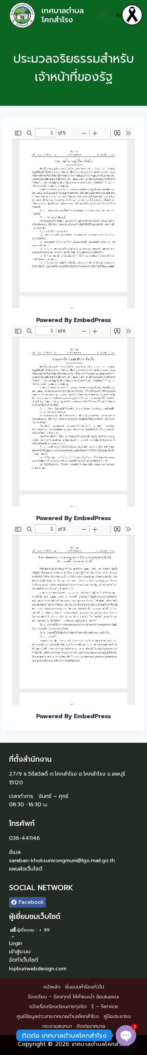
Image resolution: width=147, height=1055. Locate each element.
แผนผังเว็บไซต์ (25, 869)
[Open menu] (103, 15)
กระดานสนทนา (57, 1026)
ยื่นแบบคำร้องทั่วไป (84, 986)
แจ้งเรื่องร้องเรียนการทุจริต (58, 1006)
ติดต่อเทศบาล (91, 1026)
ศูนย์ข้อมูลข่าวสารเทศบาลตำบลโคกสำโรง (58, 1016)
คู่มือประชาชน (117, 1016)
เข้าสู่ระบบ (20, 952)
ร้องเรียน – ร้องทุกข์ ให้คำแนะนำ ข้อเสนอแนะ (73, 996)
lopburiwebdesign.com (37, 969)
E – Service (105, 1006)
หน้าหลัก (51, 986)
